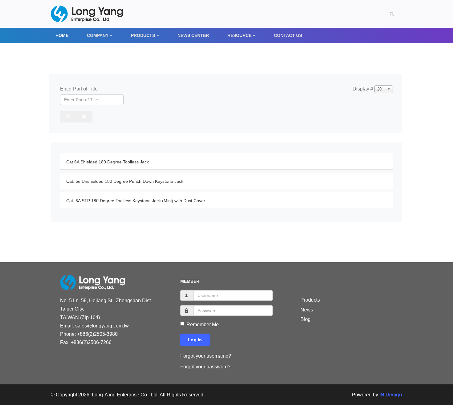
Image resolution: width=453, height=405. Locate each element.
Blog (305, 319)
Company (97, 35)
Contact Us (288, 35)
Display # (363, 88)
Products (143, 35)
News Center (193, 35)
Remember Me (202, 324)
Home (61, 35)
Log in (195, 339)
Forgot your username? (205, 356)
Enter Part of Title (79, 88)
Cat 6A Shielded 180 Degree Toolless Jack (107, 161)
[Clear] (84, 116)
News (306, 309)
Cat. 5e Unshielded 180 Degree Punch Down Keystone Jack (124, 181)
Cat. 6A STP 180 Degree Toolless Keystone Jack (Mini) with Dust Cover (135, 200)
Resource (239, 35)
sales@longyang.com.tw (102, 325)
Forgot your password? (205, 366)
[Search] (68, 116)
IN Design (390, 394)
